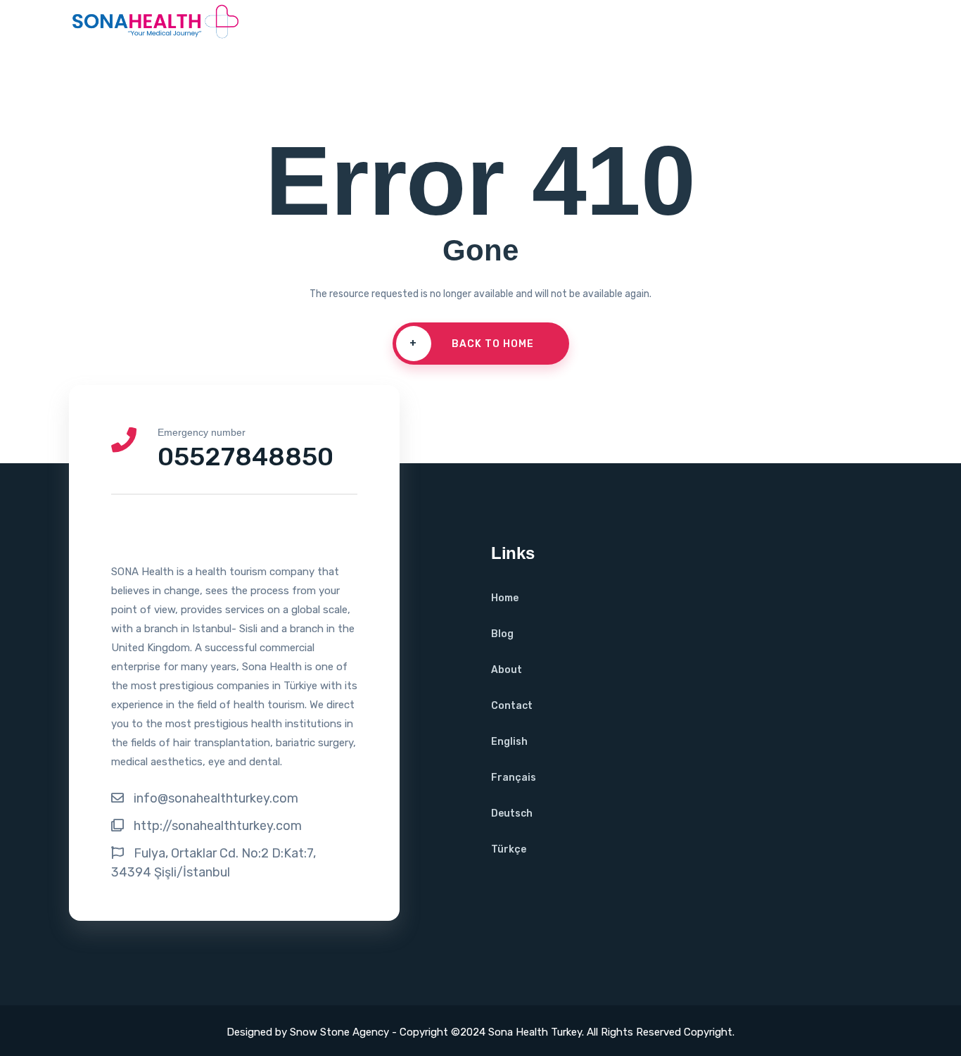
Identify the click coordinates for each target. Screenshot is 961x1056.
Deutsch (512, 813)
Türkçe (508, 849)
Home (504, 598)
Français (513, 778)
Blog (502, 634)
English (509, 742)
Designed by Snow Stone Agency (309, 1032)
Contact (512, 706)
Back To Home (471, 343)
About (506, 670)
